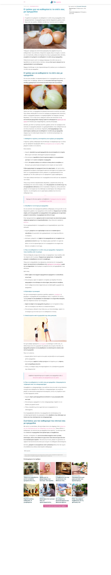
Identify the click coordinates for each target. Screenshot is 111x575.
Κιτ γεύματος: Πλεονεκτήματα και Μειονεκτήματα (62, 500)
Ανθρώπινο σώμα (76, 475)
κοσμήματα (58, 294)
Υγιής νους (26, 497)
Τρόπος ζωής (26, 6)
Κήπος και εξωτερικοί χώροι (78, 497)
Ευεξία (41, 475)
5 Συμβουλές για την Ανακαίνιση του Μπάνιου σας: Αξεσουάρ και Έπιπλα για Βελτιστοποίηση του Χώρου (63, 479)
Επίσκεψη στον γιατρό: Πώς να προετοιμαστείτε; (47, 500)
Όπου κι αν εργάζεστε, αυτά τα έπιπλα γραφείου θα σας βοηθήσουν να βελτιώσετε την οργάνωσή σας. (31, 479)
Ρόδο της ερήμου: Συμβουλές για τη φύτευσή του (77, 500)
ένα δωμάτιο (42, 343)
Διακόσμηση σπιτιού (34, 6)
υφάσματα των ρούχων (54, 264)
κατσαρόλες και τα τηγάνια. (53, 143)
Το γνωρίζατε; (59, 497)
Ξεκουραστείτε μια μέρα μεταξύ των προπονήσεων (78, 479)
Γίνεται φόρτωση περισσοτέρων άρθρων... (55, 506)
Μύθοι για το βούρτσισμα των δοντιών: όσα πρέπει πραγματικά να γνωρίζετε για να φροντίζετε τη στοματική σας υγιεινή (47, 479)
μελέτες (26, 222)
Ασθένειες (42, 497)
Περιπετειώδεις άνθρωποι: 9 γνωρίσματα (29, 500)
